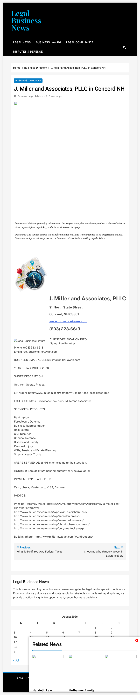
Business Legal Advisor (30, 96)
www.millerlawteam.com (68, 321)
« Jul (16, 661)
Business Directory (28, 80)
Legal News (22, 42)
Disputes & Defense (28, 51)
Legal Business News (26, 20)
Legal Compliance (79, 42)
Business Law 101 (48, 42)
